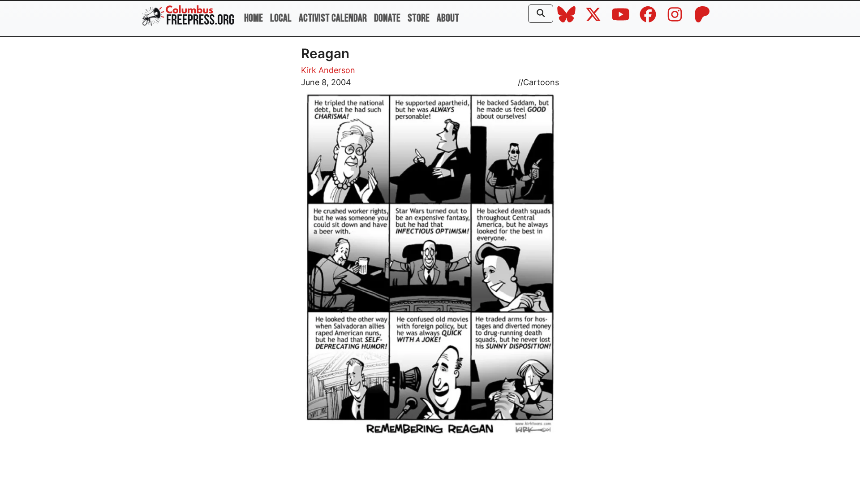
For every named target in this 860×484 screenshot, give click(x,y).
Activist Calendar (333, 18)
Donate (387, 18)
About (448, 18)
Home (253, 18)
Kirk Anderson (328, 70)
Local (281, 18)
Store (419, 18)
